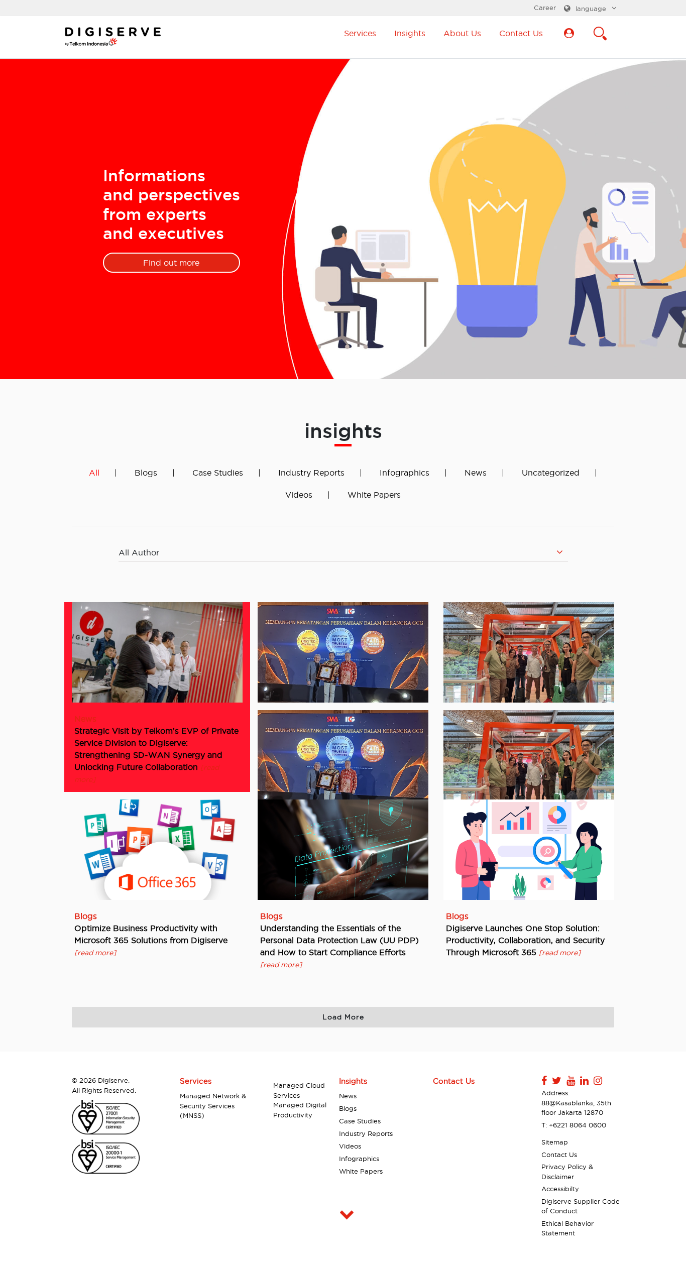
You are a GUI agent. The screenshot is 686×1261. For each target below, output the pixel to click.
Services (360, 33)
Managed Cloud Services (299, 1090)
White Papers (374, 494)
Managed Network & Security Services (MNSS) (213, 1105)
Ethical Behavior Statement (567, 1228)
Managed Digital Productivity (299, 1109)
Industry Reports (311, 472)
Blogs (146, 472)
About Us (462, 33)
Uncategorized (551, 472)
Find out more (171, 262)
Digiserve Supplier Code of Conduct (580, 1206)
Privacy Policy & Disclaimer (567, 1171)
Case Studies (217, 472)
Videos (298, 494)
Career (545, 7)
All (94, 472)
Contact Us (521, 33)
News (476, 472)
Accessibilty (560, 1188)
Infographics (404, 472)
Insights (409, 33)
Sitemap (554, 1141)
